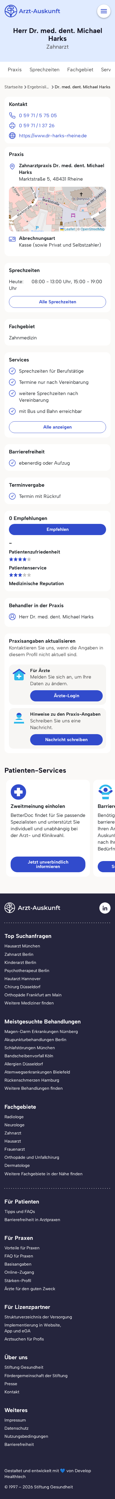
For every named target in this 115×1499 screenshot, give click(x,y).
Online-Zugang (19, 1272)
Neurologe (14, 1124)
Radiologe (14, 1116)
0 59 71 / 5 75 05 (38, 115)
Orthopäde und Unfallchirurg (31, 1157)
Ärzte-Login (66, 695)
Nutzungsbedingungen (26, 1436)
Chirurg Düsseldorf (22, 986)
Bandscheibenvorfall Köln (28, 1055)
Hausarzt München (22, 946)
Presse (10, 1383)
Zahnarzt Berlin (18, 954)
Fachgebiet (80, 70)
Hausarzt (12, 1141)
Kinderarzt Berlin (20, 962)
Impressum (15, 1420)
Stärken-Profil (17, 1280)
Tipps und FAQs (19, 1211)
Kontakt (11, 1391)
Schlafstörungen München (29, 1047)
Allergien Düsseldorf (23, 1064)
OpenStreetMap (93, 228)
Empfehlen (58, 529)
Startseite (13, 86)
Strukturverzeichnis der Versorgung (38, 1317)
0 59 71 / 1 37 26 (36, 125)
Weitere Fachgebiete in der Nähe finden (43, 1173)
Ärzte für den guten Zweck (29, 1288)
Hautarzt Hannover (22, 978)
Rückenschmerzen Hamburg (31, 1080)
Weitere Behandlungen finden (33, 1088)
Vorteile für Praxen (22, 1247)
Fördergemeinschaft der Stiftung (36, 1375)
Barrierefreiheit (19, 1444)
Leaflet (69, 228)
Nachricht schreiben (66, 739)
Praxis (15, 70)
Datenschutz (16, 1428)
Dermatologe (17, 1165)
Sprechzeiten (44, 70)
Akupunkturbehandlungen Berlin (35, 1039)
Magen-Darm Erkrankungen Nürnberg (41, 1031)
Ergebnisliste (39, 86)
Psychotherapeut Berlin (26, 970)
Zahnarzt (12, 1133)
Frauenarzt (14, 1149)
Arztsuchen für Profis (24, 1339)
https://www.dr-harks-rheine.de (53, 135)
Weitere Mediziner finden (29, 1003)
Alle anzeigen (57, 427)
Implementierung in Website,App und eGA (32, 1328)
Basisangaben (18, 1264)
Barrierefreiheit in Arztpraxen (32, 1219)
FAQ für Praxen (18, 1256)
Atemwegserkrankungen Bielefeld (37, 1072)
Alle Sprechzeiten (57, 301)
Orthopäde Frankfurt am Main (33, 994)
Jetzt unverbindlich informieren (48, 864)
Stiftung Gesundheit (23, 1367)
